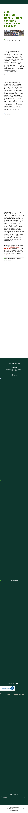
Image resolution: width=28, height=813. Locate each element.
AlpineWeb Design (14, 810)
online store (8, 255)
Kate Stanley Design (14, 808)
